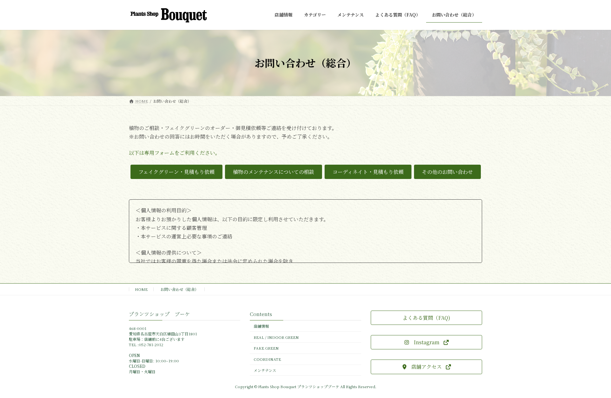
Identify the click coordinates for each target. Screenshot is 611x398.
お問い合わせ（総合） (179, 289)
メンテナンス (265, 370)
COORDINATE (267, 359)
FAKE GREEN (266, 348)
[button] (176, 172)
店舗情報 (261, 326)
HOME (141, 289)
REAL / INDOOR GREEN (276, 337)
